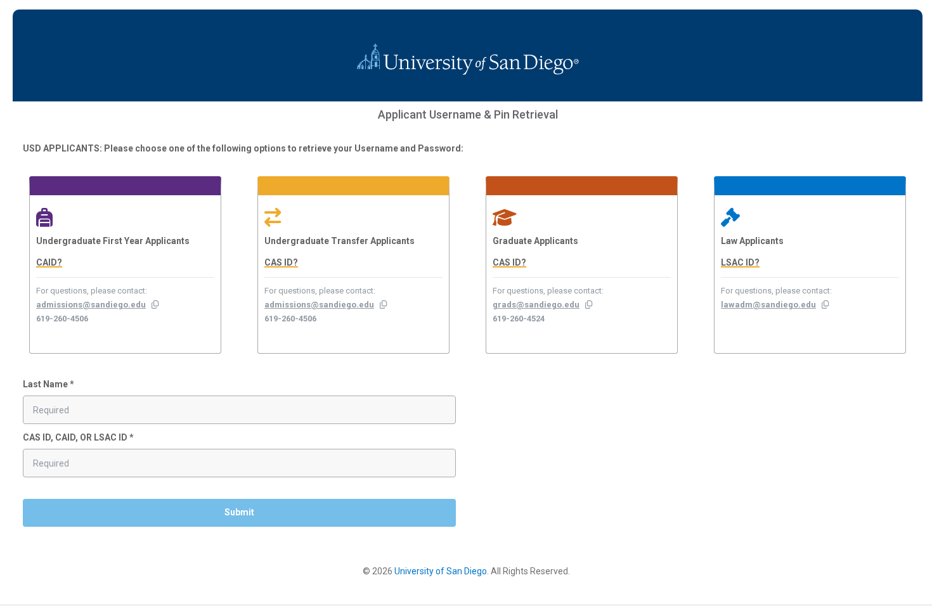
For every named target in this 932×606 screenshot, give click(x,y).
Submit (239, 512)
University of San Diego (440, 571)
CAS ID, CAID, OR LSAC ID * (78, 437)
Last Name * (48, 384)
